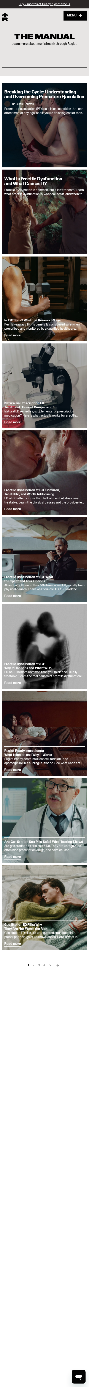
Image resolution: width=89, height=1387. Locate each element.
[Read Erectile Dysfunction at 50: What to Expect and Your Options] (44, 559)
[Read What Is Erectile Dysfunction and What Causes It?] (44, 212)
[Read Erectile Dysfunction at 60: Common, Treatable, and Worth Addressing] (44, 472)
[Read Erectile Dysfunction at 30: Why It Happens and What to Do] (44, 646)
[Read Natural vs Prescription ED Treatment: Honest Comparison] (44, 385)
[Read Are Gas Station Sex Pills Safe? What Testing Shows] (44, 820)
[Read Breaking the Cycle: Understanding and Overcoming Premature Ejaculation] (44, 125)
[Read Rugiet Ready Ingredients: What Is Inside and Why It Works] (44, 733)
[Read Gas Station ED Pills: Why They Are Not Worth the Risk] (44, 907)
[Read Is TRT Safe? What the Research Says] (44, 299)
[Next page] (57, 965)
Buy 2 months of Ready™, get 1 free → (44, 4)
